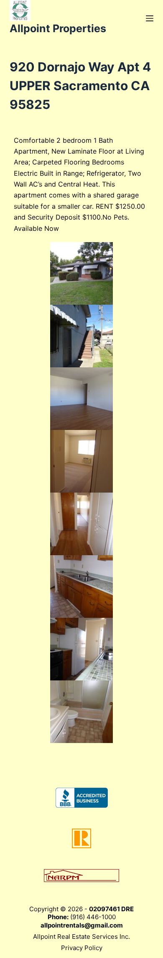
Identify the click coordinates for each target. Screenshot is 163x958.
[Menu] (149, 18)
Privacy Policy (81, 948)
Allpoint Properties (58, 28)
